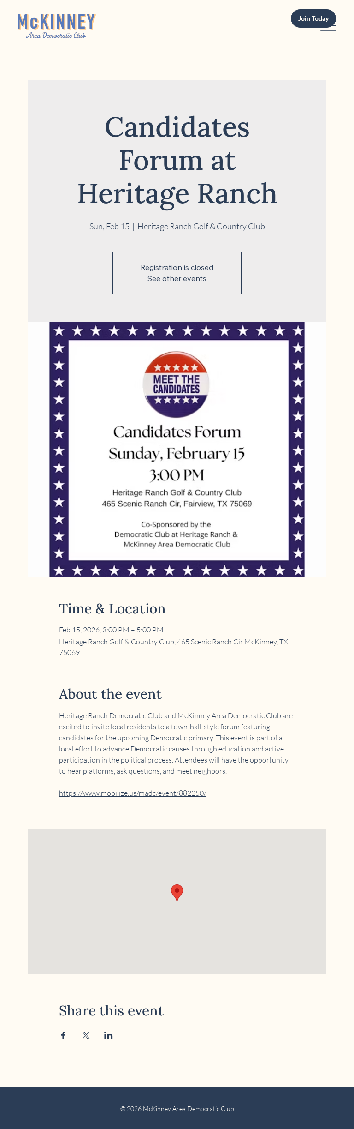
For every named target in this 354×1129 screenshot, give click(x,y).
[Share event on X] (86, 1035)
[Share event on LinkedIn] (108, 1035)
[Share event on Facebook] (63, 1035)
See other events (177, 278)
